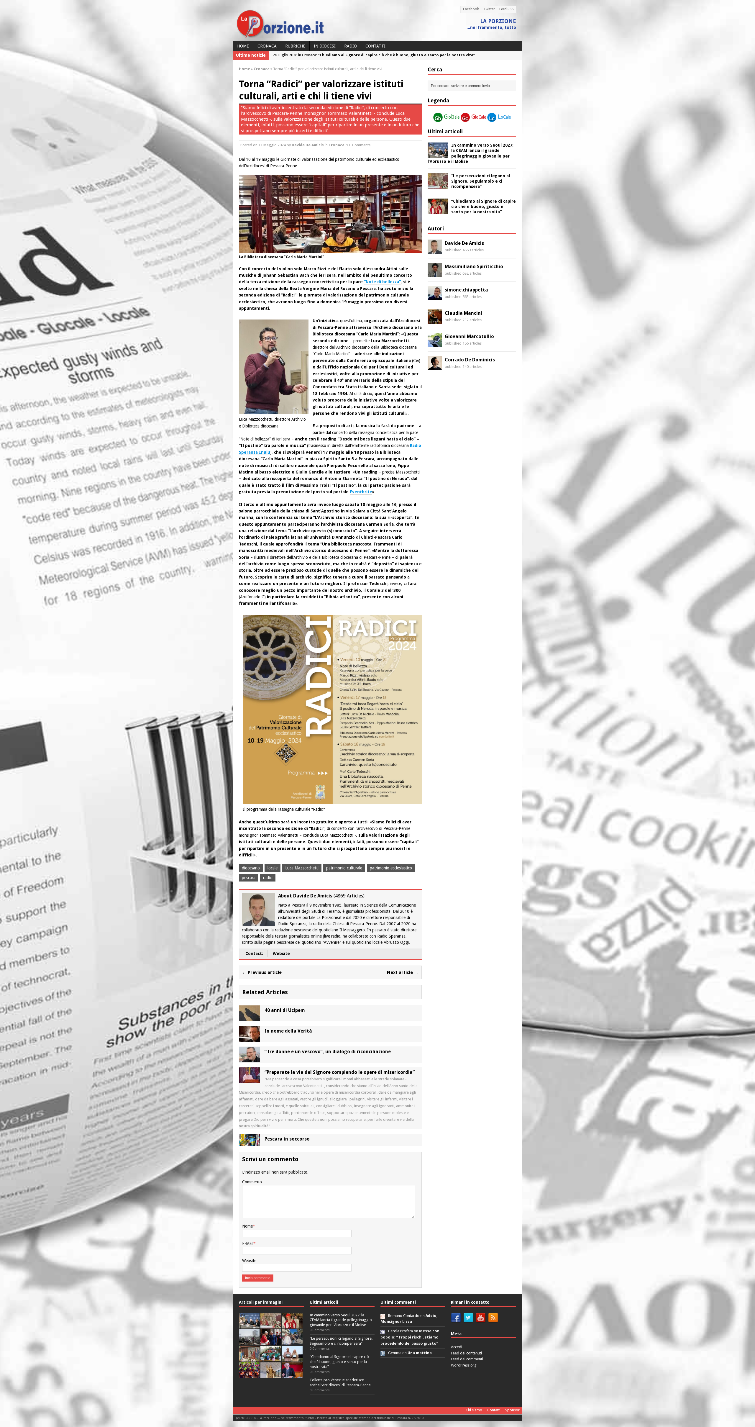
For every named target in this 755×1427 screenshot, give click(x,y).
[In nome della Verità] (249, 1038)
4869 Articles (349, 896)
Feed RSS (506, 9)
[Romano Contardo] (382, 1315)
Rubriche (295, 46)
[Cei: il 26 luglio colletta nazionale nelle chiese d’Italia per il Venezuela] (292, 1374)
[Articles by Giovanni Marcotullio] (435, 343)
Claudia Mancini (463, 313)
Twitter (489, 9)
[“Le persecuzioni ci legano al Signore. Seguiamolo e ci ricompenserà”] (438, 185)
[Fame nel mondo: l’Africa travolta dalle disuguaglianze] (270, 1358)
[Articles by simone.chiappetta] (435, 297)
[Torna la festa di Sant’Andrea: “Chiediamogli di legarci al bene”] (249, 1358)
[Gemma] (382, 1353)
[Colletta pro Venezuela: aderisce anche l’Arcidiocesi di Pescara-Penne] (249, 1341)
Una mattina (420, 1353)
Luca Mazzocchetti (302, 868)
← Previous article (262, 972)
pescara (248, 877)
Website (281, 953)
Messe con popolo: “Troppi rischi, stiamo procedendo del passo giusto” (409, 1337)
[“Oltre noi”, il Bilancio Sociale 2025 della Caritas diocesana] (249, 1374)
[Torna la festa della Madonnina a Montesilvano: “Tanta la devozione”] (292, 1341)
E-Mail (247, 1243)
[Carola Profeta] (382, 1331)
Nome (247, 1226)
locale (272, 868)
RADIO (350, 46)
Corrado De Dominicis (470, 360)
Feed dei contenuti (466, 1353)
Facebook (471, 9)
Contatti (375, 46)
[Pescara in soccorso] (249, 1142)
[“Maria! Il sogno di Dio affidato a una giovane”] (270, 1374)
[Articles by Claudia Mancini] (435, 320)
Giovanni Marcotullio (469, 336)
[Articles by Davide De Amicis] (435, 250)
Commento (252, 1181)
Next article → (402, 972)
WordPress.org (464, 1365)
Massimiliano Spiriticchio (474, 266)
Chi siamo (474, 1410)
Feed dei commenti (467, 1359)
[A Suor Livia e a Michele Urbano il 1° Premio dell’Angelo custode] (292, 1358)
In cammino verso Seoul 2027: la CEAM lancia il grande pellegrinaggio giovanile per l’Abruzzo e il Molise (341, 1320)
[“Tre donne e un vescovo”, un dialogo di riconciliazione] (249, 1059)
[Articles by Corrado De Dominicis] (435, 367)
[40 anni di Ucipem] (249, 1017)
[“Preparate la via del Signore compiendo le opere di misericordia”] (249, 1079)
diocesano (251, 868)
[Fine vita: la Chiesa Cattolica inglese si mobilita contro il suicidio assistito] (270, 1341)
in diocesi (325, 46)
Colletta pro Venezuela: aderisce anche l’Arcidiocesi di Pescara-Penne (340, 1382)
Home (243, 46)
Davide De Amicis (308, 145)
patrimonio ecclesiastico (391, 868)
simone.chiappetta (466, 290)
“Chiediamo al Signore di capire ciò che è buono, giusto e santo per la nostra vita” (483, 206)
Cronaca (267, 46)
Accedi (456, 1347)
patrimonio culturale (344, 868)
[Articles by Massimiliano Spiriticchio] (435, 273)
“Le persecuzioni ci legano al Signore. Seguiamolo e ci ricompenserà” (480, 181)
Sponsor (512, 1410)
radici (268, 877)
